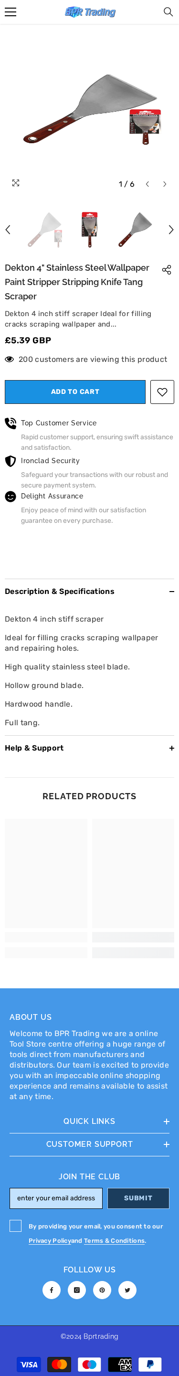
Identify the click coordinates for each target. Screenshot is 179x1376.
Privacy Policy (50, 1240)
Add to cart (75, 392)
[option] (89, 109)
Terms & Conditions (114, 1240)
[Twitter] (127, 1290)
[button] (147, 184)
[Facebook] (51, 1290)
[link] (46, 937)
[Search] (168, 12)
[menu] (10, 12)
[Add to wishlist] (162, 392)
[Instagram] (77, 1290)
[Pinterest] (102, 1290)
